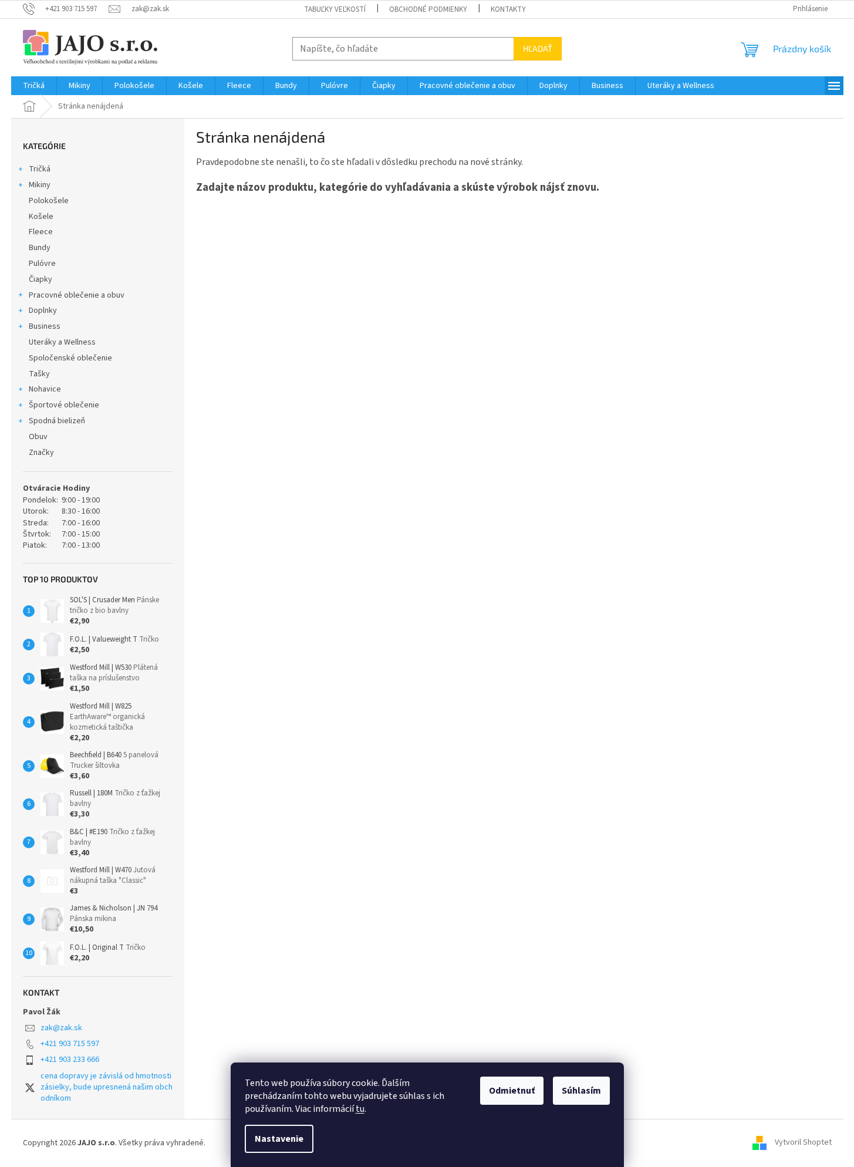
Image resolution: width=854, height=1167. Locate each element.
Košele (41, 216)
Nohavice (45, 389)
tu (360, 1108)
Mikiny (39, 185)
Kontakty (508, 9)
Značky (41, 452)
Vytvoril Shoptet (803, 1143)
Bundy (39, 248)
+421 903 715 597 (69, 1044)
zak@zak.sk (61, 1028)
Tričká (39, 169)
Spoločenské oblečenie (70, 358)
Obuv (38, 437)
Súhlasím (581, 1090)
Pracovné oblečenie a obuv (76, 295)
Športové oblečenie (64, 405)
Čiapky (40, 279)
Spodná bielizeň (57, 421)
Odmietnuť (512, 1090)
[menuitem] (33, 85)
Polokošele (49, 201)
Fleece (41, 232)
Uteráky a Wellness (62, 342)
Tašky (39, 374)
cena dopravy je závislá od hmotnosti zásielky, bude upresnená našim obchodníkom (106, 1087)
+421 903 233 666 (69, 1059)
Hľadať (537, 48)
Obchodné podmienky (428, 9)
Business (44, 326)
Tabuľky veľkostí (335, 9)
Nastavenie (279, 1138)
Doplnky (43, 310)
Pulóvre (42, 263)
